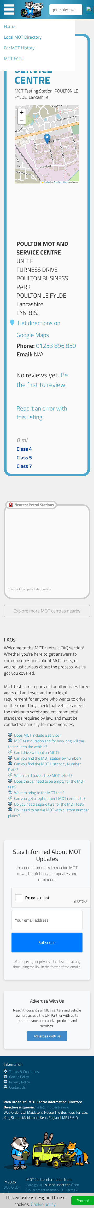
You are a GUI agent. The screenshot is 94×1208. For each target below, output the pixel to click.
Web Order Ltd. (12, 1189)
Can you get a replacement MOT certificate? (49, 798)
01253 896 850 (56, 345)
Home (9, 26)
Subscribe (47, 942)
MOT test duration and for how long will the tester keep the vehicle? (46, 744)
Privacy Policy (19, 1082)
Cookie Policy (19, 1076)
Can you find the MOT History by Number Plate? (44, 767)
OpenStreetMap (60, 182)
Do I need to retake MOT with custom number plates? (48, 813)
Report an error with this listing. (41, 412)
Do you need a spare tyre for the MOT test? (49, 804)
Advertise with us (47, 1036)
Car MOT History (19, 47)
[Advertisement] (47, 210)
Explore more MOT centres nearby (47, 610)
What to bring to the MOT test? (39, 793)
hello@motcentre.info (52, 1107)
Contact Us (17, 1087)
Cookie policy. (44, 1204)
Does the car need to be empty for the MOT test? (46, 784)
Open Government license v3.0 (52, 1187)
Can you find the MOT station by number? (47, 758)
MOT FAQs (14, 58)
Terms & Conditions (24, 1071)
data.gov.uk (35, 1184)
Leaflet (47, 182)
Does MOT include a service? (37, 735)
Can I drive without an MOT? (37, 752)
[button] (47, 139)
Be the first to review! (42, 379)
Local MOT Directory (23, 37)
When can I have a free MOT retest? (43, 775)
